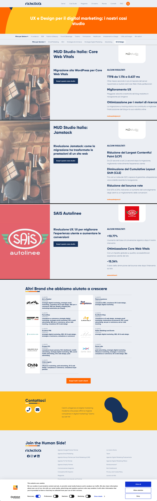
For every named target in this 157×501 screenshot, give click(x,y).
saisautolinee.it (112, 275)
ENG (121, 3)
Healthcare (97, 36)
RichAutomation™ (111, 464)
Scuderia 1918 (46, 330)
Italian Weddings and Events (104, 330)
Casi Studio (73, 3)
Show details (98, 496)
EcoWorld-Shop (100, 315)
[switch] (55, 496)
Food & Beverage (66, 36)
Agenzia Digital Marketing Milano (116, 461)
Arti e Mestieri (46, 299)
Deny (138, 496)
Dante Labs (99, 346)
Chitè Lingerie (46, 362)
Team (108, 453)
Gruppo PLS (46, 346)
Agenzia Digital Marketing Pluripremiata (119, 457)
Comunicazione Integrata (66, 468)
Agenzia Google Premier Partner (68, 450)
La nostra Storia (111, 450)
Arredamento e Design (110, 36)
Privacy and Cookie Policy (114, 472)
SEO (62, 42)
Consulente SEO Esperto (65, 472)
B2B (42, 36)
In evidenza (35, 36)
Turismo (77, 36)
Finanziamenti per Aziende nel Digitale (70, 479)
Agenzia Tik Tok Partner (65, 461)
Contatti (113, 3)
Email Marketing (53, 42)
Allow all (138, 484)
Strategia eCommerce (74, 42)
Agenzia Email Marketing (65, 453)
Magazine (84, 3)
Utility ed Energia (126, 36)
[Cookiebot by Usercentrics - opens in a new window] (15, 497)
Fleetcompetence (101, 299)
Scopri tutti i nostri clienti (78, 381)
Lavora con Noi (111, 475)
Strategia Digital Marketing (93, 42)
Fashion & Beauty (52, 36)
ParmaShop (46, 315)
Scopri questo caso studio (65, 81)
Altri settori (138, 36)
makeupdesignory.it (113, 116)
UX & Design (120, 42)
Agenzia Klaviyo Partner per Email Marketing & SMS (74, 457)
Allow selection (138, 490)
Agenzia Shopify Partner (65, 464)
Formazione (86, 36)
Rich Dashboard (111, 468)
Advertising (108, 42)
